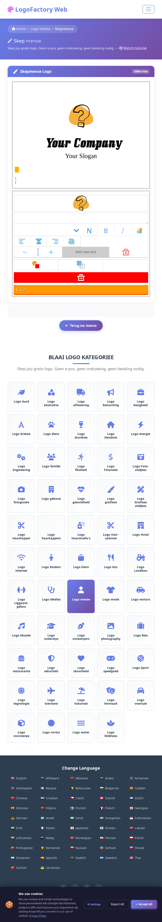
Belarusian (83, 788)
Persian (110, 838)
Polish (139, 838)
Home (21, 28)
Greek (50, 818)
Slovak (139, 848)
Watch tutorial (135, 48)
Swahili (81, 858)
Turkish (21, 868)
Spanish (51, 858)
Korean (110, 828)
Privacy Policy (37, 916)
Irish (19, 828)
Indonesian (143, 818)
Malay (50, 838)
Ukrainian (53, 868)
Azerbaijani (24, 788)
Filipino (51, 808)
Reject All (117, 904)
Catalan (140, 788)
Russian (81, 848)
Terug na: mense (83, 325)
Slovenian (23, 858)
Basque (51, 788)
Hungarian (112, 818)
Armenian (142, 778)
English (21, 778)
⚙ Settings (94, 904)
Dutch (139, 798)
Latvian (140, 828)
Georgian (141, 808)
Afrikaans (52, 778)
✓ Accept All (144, 904)
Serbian (110, 848)
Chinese (21, 798)
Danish (110, 798)
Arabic (109, 778)
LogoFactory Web (40, 9)
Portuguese (24, 848)
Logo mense (40, 28)
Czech (80, 798)
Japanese (82, 828)
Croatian (52, 798)
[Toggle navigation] (148, 9)
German (21, 818)
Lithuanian (23, 838)
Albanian (82, 778)
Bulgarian (112, 788)
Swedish (111, 858)
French (110, 808)
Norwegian (83, 838)
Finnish (81, 808)
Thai (138, 858)
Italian (50, 828)
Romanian (53, 848)
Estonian (22, 808)
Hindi (79, 818)
